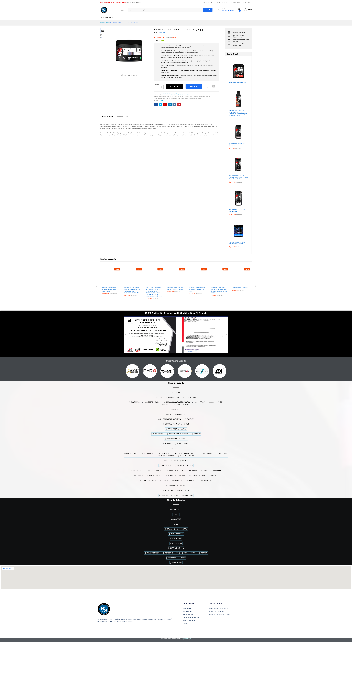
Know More (137, 2)
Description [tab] (107, 116)
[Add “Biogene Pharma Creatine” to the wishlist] (240, 283)
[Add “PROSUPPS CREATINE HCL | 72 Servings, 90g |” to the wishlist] (207, 86)
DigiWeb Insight (186, 638)
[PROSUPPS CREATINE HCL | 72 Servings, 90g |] (156, 104)
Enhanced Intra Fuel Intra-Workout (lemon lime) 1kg (175, 288)
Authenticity (187, 608)
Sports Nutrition (184, 94)
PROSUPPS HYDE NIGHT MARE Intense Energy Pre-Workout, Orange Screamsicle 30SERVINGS (132, 290)
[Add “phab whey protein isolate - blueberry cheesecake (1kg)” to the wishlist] (197, 283)
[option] (111, 283)
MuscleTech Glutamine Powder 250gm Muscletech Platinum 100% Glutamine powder (219, 290)
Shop (107, 22)
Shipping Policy (188, 614)
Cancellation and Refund (191, 617)
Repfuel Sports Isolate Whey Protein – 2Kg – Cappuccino (109, 289)
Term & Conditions (189, 621)
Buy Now (193, 86)
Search (208, 10)
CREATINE (165, 94)
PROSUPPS (162, 32)
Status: (156, 40)
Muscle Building (173, 94)
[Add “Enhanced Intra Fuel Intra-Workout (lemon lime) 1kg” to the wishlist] (175, 283)
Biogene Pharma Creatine (240, 287)
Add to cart (174, 86)
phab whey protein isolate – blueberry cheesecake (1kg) (197, 289)
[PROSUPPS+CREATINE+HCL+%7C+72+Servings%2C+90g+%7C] (160, 104)
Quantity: (156, 84)
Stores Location (208, 2)
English (247, 2)
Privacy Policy (187, 611)
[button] (213, 86)
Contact (185, 624)
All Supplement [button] (105, 17)
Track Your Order (222, 2)
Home (102, 22)
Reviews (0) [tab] (122, 116)
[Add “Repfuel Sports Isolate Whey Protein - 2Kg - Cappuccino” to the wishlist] (110, 283)
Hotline (224, 9)
